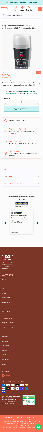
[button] (29, 9)
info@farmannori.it (25, 419)
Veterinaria (5, 359)
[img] (21, 204)
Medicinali (5, 336)
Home (4, 279)
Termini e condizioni (8, 307)
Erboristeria (5, 346)
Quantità (7, 98)
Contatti (4, 293)
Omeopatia (5, 341)
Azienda (4, 284)
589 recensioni (20, 206)
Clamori (4, 364)
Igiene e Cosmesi (7, 327)
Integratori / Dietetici (8, 323)
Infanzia (4, 332)
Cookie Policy (6, 302)
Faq (3, 288)
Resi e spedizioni (7, 311)
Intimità (4, 355)
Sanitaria (4, 350)
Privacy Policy (6, 297)
